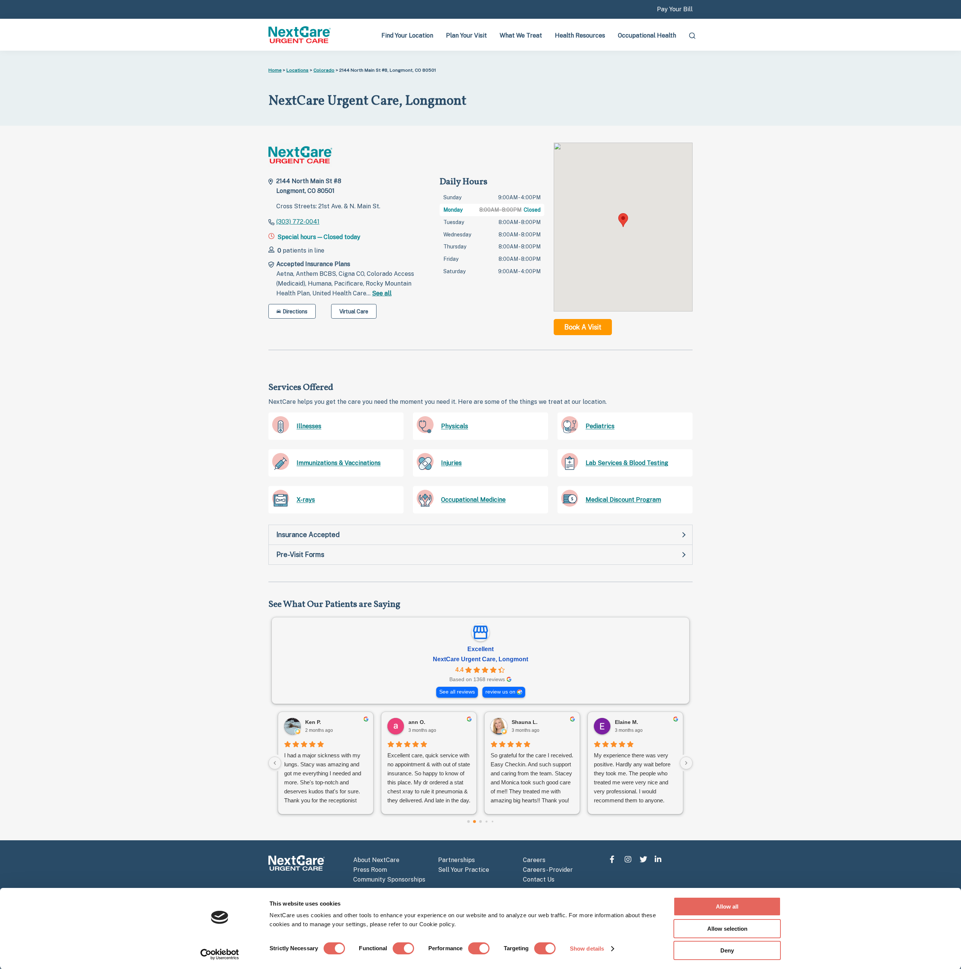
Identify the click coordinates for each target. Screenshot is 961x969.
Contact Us (538, 879)
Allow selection (727, 928)
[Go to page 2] (480, 821)
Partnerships (456, 860)
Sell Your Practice (463, 869)
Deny (727, 950)
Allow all (727, 906)
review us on (500, 692)
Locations (297, 70)
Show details (587, 948)
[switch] (403, 948)
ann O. (416, 722)
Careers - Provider (548, 869)
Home (275, 70)
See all (382, 293)
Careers (534, 860)
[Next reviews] (686, 763)
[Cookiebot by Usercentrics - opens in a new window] (220, 954)
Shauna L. (525, 722)
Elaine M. (626, 722)
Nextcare (300, 34)
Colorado (323, 70)
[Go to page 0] (468, 821)
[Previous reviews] (274, 763)
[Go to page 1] (474, 821)
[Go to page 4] (492, 821)
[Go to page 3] (486, 821)
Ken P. (313, 722)
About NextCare (376, 860)
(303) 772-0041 (297, 221)
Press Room (370, 869)
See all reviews (457, 692)
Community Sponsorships (389, 879)
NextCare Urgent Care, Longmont (480, 659)
